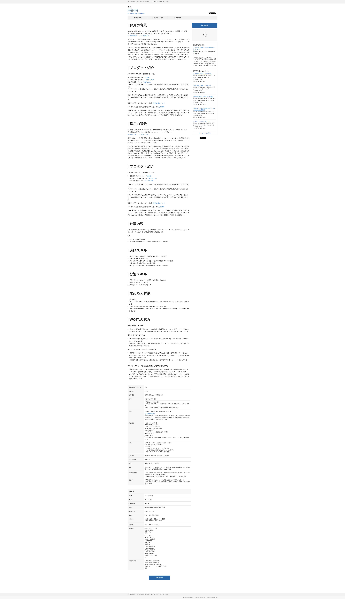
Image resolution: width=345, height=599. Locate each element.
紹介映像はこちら (159, 103)
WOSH (147, 77)
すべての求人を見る (205, 119)
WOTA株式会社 (131, 1)
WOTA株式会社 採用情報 (143, 1)
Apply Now (159, 578)
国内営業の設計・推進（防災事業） (203, 83)
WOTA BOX (150, 80)
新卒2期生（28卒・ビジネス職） (202, 60)
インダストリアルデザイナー (201, 108)
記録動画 (161, 107)
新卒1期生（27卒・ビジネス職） (202, 72)
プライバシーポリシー (200, 597)
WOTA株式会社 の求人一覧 (157, 1)
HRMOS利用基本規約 (188, 597)
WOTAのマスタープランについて (138, 35)
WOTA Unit (146, 82)
